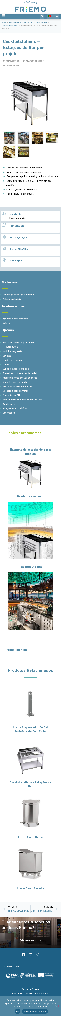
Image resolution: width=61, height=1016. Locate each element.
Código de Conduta (30, 989)
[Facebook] (23, 954)
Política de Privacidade (35, 1011)
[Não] (56, 1006)
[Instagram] (37, 954)
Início (4, 23)
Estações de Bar (39, 23)
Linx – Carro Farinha (30, 888)
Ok (17, 1011)
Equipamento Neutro (19, 23)
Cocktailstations (9, 26)
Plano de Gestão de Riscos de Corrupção (30, 993)
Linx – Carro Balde (30, 837)
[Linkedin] (30, 954)
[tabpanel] (30, 541)
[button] (42, 16)
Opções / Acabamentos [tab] (23, 433)
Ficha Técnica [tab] (16, 650)
